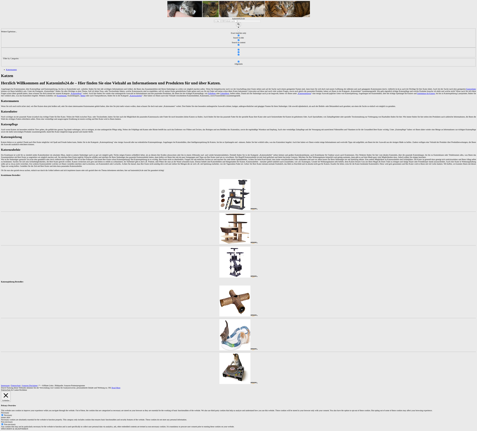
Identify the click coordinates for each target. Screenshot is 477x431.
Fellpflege (212, 93)
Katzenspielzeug (304, 93)
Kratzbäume (62, 96)
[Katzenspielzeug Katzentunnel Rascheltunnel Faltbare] (234, 316)
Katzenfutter (471, 89)
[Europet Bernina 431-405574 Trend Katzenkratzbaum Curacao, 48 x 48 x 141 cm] (234, 243)
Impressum (5, 385)
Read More (116, 388)
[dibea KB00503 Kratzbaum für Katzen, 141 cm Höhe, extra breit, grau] (234, 209)
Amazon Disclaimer (30, 385)
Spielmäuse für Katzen (426, 93)
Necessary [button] (5, 413)
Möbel (82, 96)
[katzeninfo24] (238, 16)
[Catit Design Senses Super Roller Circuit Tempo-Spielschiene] (234, 350)
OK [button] (109, 388)
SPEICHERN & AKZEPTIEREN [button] (14, 429)
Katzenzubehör (136, 96)
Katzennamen (11, 70)
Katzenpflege (76, 93)
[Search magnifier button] (238, 24)
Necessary (8, 415)
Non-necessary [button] (7, 422)
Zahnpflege (224, 93)
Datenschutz (16, 385)
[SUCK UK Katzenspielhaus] (234, 383)
